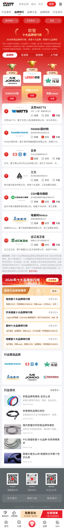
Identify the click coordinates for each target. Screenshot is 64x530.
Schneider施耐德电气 (28, 317)
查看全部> (53, 299)
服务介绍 (32, 498)
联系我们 (52, 498)
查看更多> (55, 390)
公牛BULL (47, 304)
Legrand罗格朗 (12, 317)
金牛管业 (9, 331)
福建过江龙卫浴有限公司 (40, 240)
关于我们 (12, 498)
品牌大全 (32, 12)
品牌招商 (45, 12)
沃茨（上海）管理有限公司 (41, 111)
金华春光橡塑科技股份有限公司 (42, 197)
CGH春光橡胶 (39, 193)
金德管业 (18, 331)
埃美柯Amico (39, 215)
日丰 (33, 150)
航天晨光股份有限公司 (39, 176)
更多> (55, 291)
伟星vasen (38, 304)
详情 (12, 98)
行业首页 (6, 12)
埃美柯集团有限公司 (38, 219)
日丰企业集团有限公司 (39, 154)
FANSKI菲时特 (40, 129)
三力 (33, 172)
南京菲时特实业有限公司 (40, 133)
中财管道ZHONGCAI (24, 304)
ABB (53, 317)
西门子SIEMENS (44, 317)
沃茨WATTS (38, 107)
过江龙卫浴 (37, 236)
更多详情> (33, 271)
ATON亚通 (36, 331)
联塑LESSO (10, 304)
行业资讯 (57, 12)
